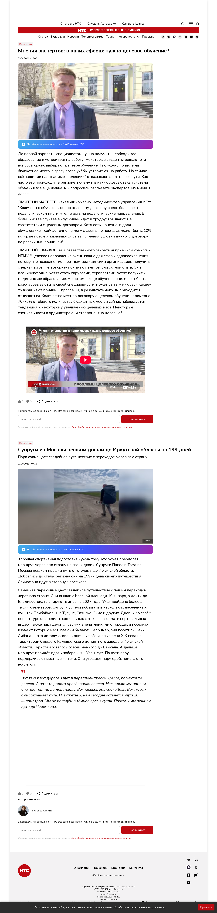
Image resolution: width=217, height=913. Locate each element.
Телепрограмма (92, 36)
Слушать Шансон (134, 24)
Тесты (110, 36)
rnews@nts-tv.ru (108, 894)
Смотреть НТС (71, 24)
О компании (82, 868)
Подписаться (137, 419)
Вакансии (101, 868)
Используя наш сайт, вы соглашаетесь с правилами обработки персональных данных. (99, 907)
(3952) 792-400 (113, 897)
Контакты (136, 868)
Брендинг (118, 868)
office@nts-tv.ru (115, 889)
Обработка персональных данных (108, 875)
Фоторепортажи (128, 36)
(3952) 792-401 (101, 889)
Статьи (43, 36)
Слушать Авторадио (102, 24)
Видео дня (58, 36)
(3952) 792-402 (113, 892)
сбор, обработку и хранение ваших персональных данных (101, 427)
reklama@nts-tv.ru (108, 899)
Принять (206, 907)
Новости (73, 36)
